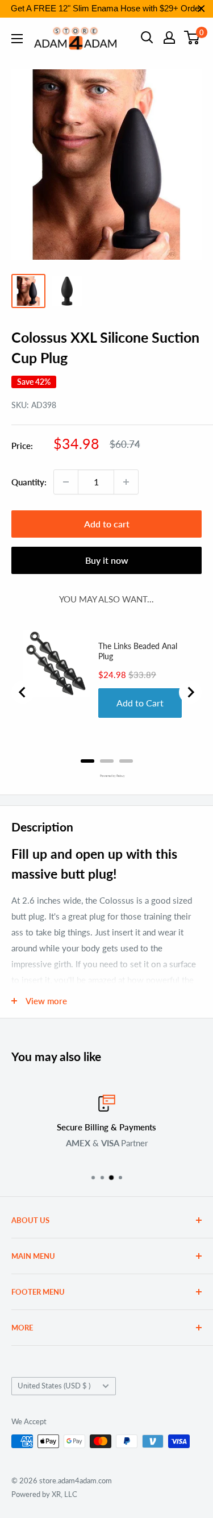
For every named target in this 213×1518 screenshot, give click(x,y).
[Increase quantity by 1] (126, 482)
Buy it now (106, 560)
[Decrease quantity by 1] (66, 482)
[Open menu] (17, 38)
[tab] (87, 761)
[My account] (169, 37)
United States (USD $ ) (54, 1385)
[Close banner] (201, 8)
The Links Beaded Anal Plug (137, 651)
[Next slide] (190, 692)
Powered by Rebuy (107, 775)
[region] (106, 9)
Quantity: (29, 482)
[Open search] (147, 37)
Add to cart (107, 523)
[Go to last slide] (22, 692)
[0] (192, 37)
